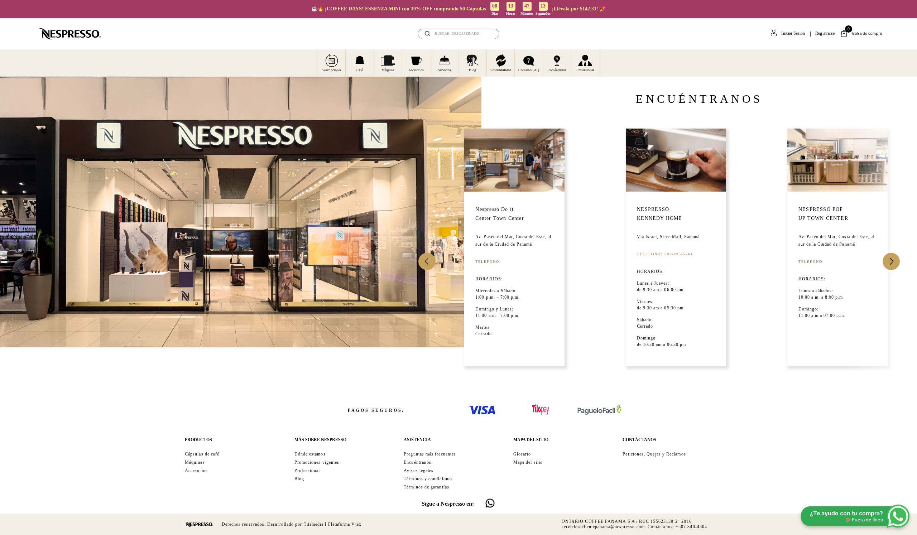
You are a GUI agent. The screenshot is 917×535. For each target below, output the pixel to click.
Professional (585, 70)
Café (359, 70)
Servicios (444, 70)
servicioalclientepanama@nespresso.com (603, 526)
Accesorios (416, 70)
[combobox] (458, 34)
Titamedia (314, 524)
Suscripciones (331, 70)
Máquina (387, 70)
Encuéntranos (556, 70)
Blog (472, 70)
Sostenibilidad (500, 70)
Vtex (356, 524)
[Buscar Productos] (489, 34)
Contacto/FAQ (528, 70)
